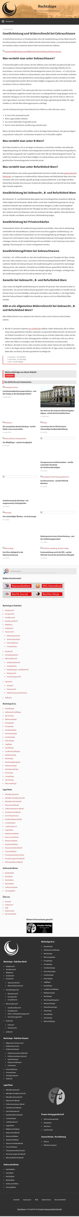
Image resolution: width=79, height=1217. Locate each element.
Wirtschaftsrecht (11, 658)
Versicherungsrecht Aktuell (14, 858)
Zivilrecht (10, 376)
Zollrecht (8, 697)
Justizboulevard (11, 826)
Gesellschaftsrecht (13, 662)
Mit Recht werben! (50, 1145)
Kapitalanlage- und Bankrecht (17, 669)
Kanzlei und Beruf (11, 621)
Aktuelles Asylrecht (12, 794)
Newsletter (48, 1123)
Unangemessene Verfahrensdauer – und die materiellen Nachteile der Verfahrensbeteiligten (56, 464)
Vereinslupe (9, 780)
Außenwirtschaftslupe (13, 712)
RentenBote (9, 883)
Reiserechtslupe (11, 765)
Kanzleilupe (9, 748)
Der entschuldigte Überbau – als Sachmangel (19, 517)
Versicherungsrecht (14, 677)
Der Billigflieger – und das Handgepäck (17, 442)
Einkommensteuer (13, 639)
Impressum (9, 905)
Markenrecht (11, 673)
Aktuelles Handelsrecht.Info (15, 798)
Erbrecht (10, 685)
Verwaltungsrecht (11, 655)
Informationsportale (51, 1119)
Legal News (9, 830)
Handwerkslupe (10, 730)
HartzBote (9, 876)
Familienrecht (10, 617)
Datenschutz (9, 911)
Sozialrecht (9, 628)
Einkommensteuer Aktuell (14, 808)
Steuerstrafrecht (14, 983)
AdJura (46, 1141)
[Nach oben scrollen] (76, 1214)
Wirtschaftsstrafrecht (15, 986)
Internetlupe (9, 740)
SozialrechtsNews (11, 844)
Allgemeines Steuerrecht (14, 1043)
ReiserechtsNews (11, 841)
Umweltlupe (9, 776)
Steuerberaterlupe (11, 769)
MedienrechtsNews (12, 833)
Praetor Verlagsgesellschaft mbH (50, 1209)
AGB (6, 908)
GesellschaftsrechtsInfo (13, 819)
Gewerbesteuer (13, 1059)
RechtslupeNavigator (12, 762)
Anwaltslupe (9, 708)
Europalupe (9, 726)
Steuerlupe (9, 773)
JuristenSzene (10, 823)
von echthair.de (34, 328)
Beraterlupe (9, 716)
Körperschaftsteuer (15, 1062)
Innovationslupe (11, 733)
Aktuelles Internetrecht (13, 801)
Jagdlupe (8, 744)
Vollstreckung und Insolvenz (17, 693)
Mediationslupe (10, 755)
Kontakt (8, 901)
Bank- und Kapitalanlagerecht (18, 1014)
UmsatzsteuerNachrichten (14, 855)
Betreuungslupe (11, 719)
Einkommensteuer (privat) (17, 1056)
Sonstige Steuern (12, 1075)
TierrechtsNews (10, 851)
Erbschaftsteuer (12, 643)
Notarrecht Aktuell (11, 837)
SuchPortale (48, 1130)
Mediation (8, 624)
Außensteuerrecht (13, 636)
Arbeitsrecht (9, 610)
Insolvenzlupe (10, 737)
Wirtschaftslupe (10, 783)
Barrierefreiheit (10, 914)
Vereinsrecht (11, 689)
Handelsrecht (12, 666)
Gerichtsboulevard (11, 816)
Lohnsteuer (12, 1065)
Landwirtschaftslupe (12, 751)
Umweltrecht (12, 1000)
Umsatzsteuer (12, 646)
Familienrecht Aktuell (12, 812)
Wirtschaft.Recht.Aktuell (14, 862)
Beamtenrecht (13, 993)
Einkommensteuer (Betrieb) (17, 1053)
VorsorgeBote (10, 891)
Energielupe (9, 723)
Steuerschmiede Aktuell (13, 848)
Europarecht (9, 614)
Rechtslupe (47, 6)
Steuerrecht (9, 632)
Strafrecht (9, 651)
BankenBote (9, 873)
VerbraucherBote (11, 887)
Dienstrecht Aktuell (12, 805)
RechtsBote (9, 880)
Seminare (47, 1126)
